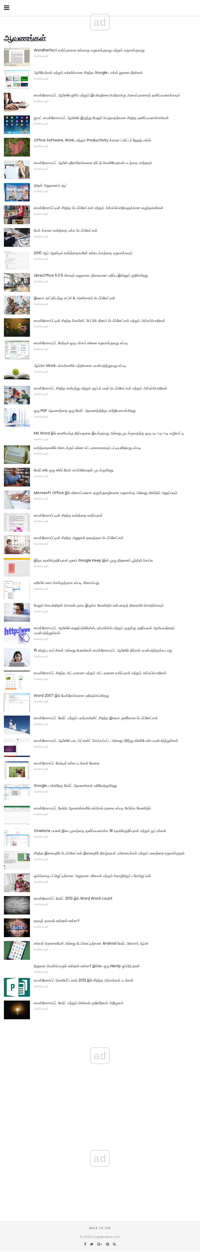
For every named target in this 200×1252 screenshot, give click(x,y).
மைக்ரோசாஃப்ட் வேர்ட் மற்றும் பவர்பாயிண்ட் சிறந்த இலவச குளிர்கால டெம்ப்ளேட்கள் (96, 718)
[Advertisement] (100, 1174)
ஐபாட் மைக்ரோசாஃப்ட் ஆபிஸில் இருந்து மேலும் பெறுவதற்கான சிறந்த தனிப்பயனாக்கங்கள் (101, 117)
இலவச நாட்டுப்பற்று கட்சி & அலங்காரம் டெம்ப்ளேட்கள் (74, 298)
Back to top (100, 1228)
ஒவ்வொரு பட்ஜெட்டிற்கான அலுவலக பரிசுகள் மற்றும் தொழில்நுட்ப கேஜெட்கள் (92, 875)
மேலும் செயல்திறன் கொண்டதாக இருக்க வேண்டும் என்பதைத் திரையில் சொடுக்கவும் (99, 605)
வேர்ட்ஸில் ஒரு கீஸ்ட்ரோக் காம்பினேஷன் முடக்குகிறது (74, 470)
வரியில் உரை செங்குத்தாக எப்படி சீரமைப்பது (66, 582)
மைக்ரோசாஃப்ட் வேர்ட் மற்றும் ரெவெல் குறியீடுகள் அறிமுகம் (78, 1003)
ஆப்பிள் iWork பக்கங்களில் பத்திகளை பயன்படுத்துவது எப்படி (80, 365)
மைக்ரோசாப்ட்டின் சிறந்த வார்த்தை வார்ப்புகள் (68, 515)
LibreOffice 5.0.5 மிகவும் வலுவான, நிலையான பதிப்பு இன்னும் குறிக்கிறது (91, 275)
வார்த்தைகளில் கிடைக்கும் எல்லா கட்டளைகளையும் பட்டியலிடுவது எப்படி (87, 447)
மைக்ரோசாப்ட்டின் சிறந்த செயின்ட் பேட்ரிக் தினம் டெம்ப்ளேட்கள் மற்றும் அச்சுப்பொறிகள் (99, 320)
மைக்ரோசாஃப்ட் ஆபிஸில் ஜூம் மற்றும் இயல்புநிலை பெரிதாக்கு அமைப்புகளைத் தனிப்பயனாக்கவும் (107, 95)
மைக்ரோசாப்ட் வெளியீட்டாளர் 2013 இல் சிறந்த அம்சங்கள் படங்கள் (83, 980)
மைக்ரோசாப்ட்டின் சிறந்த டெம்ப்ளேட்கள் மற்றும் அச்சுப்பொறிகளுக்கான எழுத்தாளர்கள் (98, 207)
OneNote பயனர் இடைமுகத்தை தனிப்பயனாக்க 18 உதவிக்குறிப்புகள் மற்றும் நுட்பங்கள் (100, 830)
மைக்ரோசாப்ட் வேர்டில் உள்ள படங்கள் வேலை (66, 763)
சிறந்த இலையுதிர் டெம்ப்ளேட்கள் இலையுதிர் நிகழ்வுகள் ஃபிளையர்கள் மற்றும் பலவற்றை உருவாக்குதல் (109, 853)
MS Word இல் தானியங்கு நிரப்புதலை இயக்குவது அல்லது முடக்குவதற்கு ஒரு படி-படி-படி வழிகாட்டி (109, 433)
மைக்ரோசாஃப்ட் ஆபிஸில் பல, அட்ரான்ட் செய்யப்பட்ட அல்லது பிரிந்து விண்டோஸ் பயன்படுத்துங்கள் (106, 740)
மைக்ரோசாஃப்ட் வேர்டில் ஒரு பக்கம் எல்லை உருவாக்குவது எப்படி (81, 343)
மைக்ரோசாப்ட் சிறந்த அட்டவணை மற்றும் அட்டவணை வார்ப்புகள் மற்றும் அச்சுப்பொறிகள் (100, 673)
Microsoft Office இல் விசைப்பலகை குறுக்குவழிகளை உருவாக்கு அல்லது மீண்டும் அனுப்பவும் (105, 492)
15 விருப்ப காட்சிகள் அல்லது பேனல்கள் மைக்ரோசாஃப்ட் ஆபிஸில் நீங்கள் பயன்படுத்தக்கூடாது (103, 650)
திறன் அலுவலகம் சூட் (50, 185)
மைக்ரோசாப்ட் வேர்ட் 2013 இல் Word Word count (73, 898)
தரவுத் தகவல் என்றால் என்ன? (56, 920)
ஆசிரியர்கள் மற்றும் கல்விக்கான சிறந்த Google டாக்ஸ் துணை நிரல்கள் (88, 72)
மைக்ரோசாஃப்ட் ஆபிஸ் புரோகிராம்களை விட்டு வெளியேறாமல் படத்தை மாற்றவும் (93, 162)
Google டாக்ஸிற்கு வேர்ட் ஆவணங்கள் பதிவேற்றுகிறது (75, 785)
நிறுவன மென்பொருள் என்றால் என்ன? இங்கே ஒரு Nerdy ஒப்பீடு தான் (87, 966)
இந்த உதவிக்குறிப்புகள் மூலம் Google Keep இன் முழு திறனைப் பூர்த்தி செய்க (93, 560)
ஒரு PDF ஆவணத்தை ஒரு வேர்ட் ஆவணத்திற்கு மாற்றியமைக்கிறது (85, 410)
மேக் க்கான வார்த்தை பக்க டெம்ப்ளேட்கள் (65, 230)
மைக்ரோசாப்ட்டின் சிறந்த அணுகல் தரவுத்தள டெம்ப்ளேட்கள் (78, 537)
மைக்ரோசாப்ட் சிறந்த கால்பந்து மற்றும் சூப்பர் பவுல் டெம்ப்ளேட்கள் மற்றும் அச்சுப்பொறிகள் (100, 388)
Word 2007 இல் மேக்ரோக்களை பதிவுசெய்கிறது (71, 695)
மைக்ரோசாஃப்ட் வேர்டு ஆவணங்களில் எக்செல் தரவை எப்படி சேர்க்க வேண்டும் (92, 808)
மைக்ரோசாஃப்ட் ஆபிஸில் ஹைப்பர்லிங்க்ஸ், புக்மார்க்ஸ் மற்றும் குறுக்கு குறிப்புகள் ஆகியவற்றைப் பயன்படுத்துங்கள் (104, 630)
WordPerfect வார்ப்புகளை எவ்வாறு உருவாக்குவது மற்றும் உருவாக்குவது (89, 50)
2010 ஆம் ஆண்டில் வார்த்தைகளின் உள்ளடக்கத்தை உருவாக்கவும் (83, 253)
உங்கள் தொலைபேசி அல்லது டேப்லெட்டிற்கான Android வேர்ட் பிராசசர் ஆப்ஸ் (91, 943)
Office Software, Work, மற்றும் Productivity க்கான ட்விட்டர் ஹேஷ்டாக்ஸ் (92, 140)
